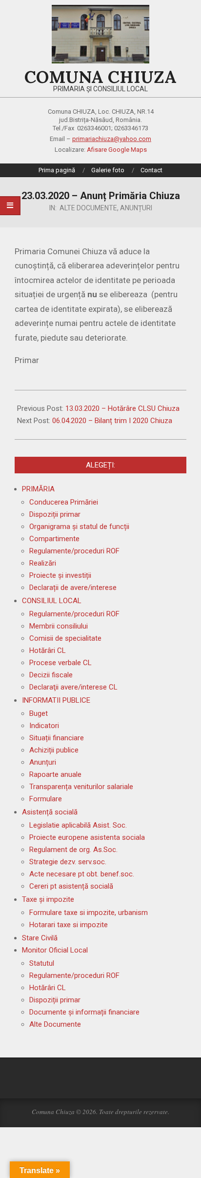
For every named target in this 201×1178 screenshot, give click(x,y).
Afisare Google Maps (117, 149)
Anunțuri (136, 208)
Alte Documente (88, 208)
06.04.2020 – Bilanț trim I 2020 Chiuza (112, 420)
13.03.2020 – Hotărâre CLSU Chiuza (122, 408)
